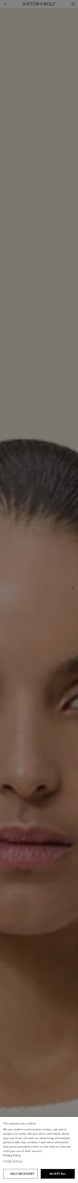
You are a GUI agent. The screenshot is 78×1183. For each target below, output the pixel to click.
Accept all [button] (58, 1174)
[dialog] (39, 1150)
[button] (39, 1161)
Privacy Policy (11, 1155)
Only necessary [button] (22, 1174)
